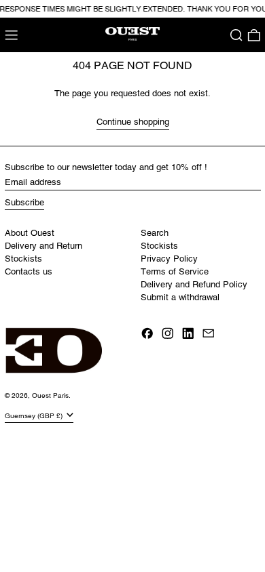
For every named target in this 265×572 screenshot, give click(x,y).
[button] (236, 35)
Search (155, 233)
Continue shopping (132, 122)
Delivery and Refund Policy (194, 284)
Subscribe (24, 202)
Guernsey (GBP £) (35, 415)
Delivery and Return (43, 246)
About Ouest (29, 233)
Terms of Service (175, 271)
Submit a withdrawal (180, 297)
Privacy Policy (169, 258)
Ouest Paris (50, 395)
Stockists (23, 258)
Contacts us (28, 271)
